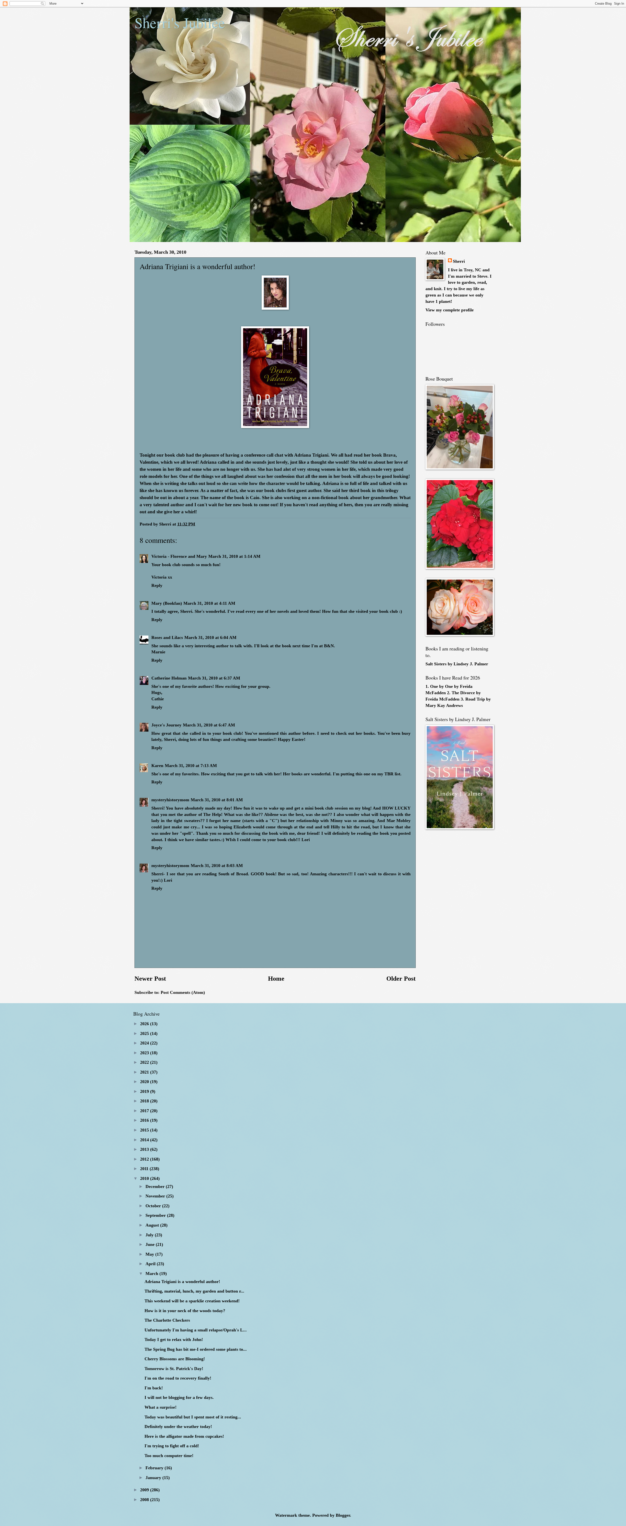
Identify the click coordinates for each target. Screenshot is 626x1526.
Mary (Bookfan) (166, 603)
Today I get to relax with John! (174, 1339)
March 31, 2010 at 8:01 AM (217, 799)
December (155, 1186)
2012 (145, 1159)
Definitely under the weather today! (178, 1426)
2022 (145, 1062)
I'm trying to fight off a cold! (172, 1445)
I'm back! (154, 1387)
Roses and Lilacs (167, 637)
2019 (145, 1091)
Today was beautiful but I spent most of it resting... (193, 1417)
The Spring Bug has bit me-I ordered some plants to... (196, 1349)
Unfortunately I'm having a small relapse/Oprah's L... (196, 1330)
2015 (145, 1130)
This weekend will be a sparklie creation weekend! (192, 1300)
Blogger (343, 1515)
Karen (157, 765)
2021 (145, 1072)
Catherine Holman (169, 678)
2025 (145, 1033)
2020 (145, 1081)
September (156, 1215)
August (152, 1225)
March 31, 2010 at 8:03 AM (217, 865)
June (150, 1244)
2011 (145, 1168)
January (153, 1477)
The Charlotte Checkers (167, 1320)
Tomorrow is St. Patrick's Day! (174, 1368)
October (153, 1205)
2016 (145, 1120)
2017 (145, 1110)
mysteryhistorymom (170, 799)
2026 (145, 1023)
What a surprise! (161, 1407)
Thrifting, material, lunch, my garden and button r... (194, 1291)
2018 (145, 1100)
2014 (145, 1139)
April (151, 1263)
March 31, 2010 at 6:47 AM (209, 725)
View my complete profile (449, 309)
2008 (145, 1499)
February (155, 1467)
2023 (145, 1052)
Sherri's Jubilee (179, 22)
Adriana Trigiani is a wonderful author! (182, 1281)
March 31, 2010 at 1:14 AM (234, 556)
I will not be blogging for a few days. (179, 1397)
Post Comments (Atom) (183, 992)
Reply (156, 585)
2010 (145, 1178)
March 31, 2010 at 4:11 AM (209, 603)
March (152, 1273)
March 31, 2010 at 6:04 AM (210, 637)
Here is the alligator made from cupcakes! (184, 1436)
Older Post (401, 978)
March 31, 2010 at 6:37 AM (214, 678)
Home (276, 978)
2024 (145, 1043)
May (150, 1254)
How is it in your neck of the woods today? (185, 1310)
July (150, 1234)
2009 (145, 1489)
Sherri (459, 261)
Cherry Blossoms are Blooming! (175, 1358)
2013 (145, 1149)
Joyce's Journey (166, 725)
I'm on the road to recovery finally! (178, 1378)
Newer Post (150, 978)
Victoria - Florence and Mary (179, 556)
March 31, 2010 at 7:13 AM (191, 765)
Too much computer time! (169, 1455)
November (155, 1196)
